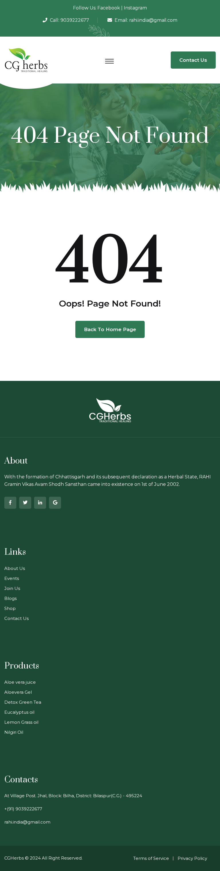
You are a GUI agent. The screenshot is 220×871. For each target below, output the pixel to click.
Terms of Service (151, 858)
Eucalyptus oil (19, 712)
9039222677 (74, 20)
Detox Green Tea (22, 702)
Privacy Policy (192, 858)
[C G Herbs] (26, 59)
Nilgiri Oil (13, 732)
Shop (10, 608)
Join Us (12, 588)
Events (11, 578)
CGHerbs (14, 858)
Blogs (10, 598)
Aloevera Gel (18, 692)
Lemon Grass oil (21, 722)
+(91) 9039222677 (23, 809)
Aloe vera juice (20, 682)
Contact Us (193, 60)
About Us (14, 568)
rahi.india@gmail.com (153, 20)
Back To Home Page (110, 329)
